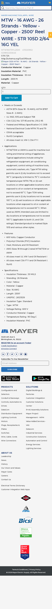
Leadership (6, 456)
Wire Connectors (8, 441)
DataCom (5, 410)
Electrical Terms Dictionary (13, 486)
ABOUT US (6, 453)
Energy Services (33, 444)
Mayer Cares (6, 472)
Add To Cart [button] (11, 98)
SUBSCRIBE (12, 369)
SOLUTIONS (32, 387)
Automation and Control (36, 441)
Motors (4, 421)
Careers (4, 476)
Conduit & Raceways (10, 398)
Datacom (30, 429)
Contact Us (6, 479)
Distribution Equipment (11, 413)
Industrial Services (34, 433)
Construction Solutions (36, 437)
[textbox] (26, 8)
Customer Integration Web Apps (15, 489)
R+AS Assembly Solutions (37, 410)
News (3, 460)
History (4, 464)
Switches (5, 433)
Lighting (5, 417)
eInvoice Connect (9, 349)
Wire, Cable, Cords (9, 437)
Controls (13, 417)
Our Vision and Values (10, 468)
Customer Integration (35, 398)
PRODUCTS (7, 387)
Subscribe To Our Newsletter (14, 359)
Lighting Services (33, 448)
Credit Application (9, 346)
